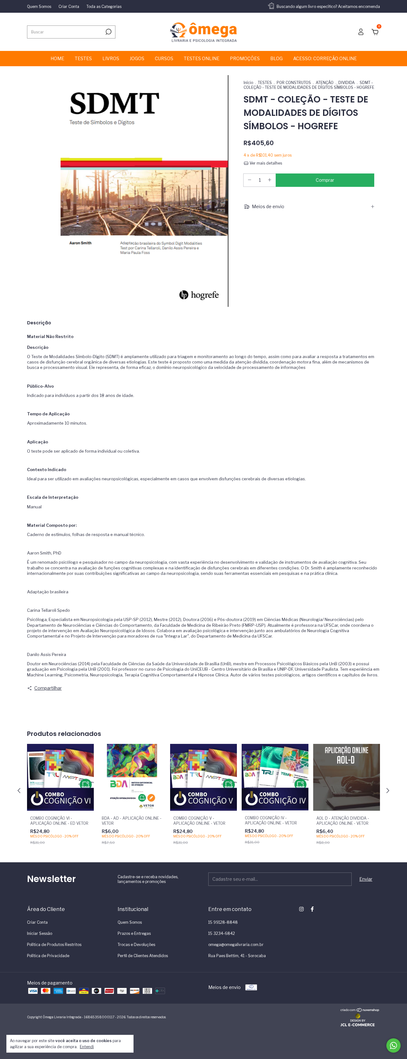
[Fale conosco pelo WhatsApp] (393, 1045)
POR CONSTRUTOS (294, 82)
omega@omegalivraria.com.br (236, 944)
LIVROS (110, 58)
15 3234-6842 (221, 933)
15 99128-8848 (223, 922)
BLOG (276, 58)
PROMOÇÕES (245, 58)
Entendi (87, 1046)
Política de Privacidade (48, 955)
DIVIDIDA (346, 82)
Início (248, 82)
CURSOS (164, 58)
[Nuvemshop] (360, 1010)
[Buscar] (108, 31)
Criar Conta (69, 6)
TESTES (83, 58)
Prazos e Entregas (134, 933)
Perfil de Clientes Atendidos (143, 955)
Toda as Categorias (103, 6)
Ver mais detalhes (265, 163)
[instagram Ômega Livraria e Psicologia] (301, 909)
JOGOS (137, 58)
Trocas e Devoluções (136, 944)
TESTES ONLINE (201, 58)
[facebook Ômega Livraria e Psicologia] (312, 909)
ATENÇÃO (325, 82)
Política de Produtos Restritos (54, 944)
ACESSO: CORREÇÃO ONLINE (325, 58)
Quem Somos (39, 6)
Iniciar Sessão (39, 933)
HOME (57, 58)
